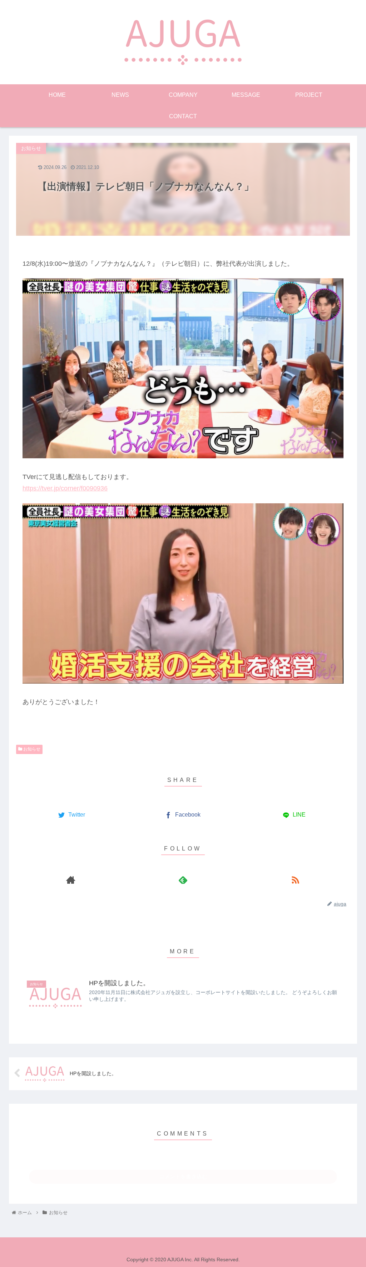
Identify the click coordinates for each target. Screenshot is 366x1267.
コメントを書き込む (183, 1176)
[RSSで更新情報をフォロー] (295, 880)
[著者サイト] (70, 880)
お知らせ (31, 749)
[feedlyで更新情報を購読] (183, 880)
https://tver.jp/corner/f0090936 (65, 488)
